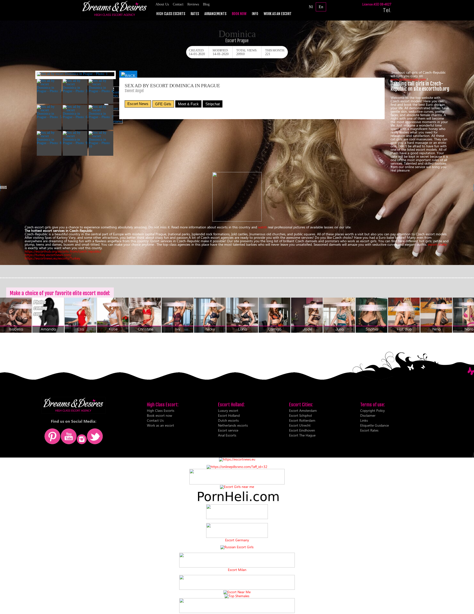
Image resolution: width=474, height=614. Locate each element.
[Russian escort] (237, 547)
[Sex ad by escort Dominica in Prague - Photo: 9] (75, 138)
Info (255, 14)
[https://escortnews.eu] (237, 459)
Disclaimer (367, 415)
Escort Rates (369, 430)
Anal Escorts (227, 435)
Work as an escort (278, 14)
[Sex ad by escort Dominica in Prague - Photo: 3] (75, 86)
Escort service (228, 430)
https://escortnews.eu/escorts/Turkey (52, 258)
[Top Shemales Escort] (237, 595)
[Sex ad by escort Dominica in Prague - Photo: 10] (101, 139)
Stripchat (212, 104)
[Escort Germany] (237, 530)
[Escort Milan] (237, 566)
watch (263, 227)
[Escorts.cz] (237, 220)
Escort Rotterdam (302, 420)
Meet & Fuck (188, 104)
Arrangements (215, 14)
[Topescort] (237, 588)
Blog (206, 4)
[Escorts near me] (237, 486)
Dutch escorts (228, 420)
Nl (311, 7)
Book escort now (159, 415)
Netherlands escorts (233, 425)
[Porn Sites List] (237, 502)
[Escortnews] (114, 119)
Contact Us (155, 420)
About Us (162, 4)
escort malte (437, 244)
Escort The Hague (302, 435)
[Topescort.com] (114, 107)
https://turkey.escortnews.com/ (48, 254)
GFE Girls (163, 104)
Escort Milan (237, 569)
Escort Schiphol (300, 415)
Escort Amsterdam (303, 410)
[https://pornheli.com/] (237, 483)
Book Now (239, 14)
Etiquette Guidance (374, 425)
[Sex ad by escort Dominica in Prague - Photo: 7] (101, 112)
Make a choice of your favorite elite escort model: (60, 293)
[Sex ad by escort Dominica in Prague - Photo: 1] (75, 74)
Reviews (193, 4)
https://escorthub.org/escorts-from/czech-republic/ (63, 251)
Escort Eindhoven (302, 430)
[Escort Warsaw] (237, 611)
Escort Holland (229, 415)
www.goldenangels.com (409, 79)
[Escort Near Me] (237, 592)
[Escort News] (114, 92)
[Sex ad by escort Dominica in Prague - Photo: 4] (101, 86)
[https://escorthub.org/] (237, 512)
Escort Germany (237, 540)
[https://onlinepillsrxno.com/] (237, 466)
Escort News (137, 104)
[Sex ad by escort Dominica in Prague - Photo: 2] (49, 86)
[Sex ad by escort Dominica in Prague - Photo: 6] (75, 112)
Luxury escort (228, 410)
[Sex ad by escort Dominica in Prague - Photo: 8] (49, 138)
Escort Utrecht (300, 425)
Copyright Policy (372, 410)
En (321, 7)
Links (364, 420)
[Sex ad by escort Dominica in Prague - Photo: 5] (49, 112)
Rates (195, 14)
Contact (178, 4)
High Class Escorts (170, 14)
